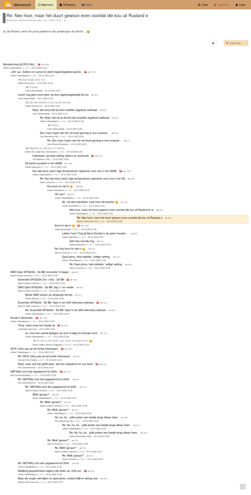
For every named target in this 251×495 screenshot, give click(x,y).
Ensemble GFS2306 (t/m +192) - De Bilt (41, 279)
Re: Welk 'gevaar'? (51, 402)
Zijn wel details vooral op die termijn (49, 102)
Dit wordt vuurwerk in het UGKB (44, 163)
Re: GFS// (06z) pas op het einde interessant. (44, 356)
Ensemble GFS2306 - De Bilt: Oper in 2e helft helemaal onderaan (56, 302)
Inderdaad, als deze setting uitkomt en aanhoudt (61, 155)
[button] (212, 43)
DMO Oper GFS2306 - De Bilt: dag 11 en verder (46, 287)
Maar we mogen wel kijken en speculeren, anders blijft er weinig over (58, 478)
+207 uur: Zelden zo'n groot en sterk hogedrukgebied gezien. (46, 72)
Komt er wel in (63, 225)
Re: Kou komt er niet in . (71, 248)
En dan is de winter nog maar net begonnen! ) (65, 340)
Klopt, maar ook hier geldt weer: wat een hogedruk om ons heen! (56, 364)
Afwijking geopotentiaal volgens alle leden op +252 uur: (50, 471)
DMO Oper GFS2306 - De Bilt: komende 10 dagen (40, 272)
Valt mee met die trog (82, 241)
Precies (33, 87)
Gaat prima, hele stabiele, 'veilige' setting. (86, 256)
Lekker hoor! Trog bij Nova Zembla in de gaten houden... (95, 233)
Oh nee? (60, 194)
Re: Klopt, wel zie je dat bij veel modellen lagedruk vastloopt (75, 117)
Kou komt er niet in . (60, 186)
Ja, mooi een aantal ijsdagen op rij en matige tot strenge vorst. (61, 333)
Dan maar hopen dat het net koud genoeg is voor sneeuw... (75, 133)
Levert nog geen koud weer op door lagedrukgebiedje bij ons (53, 94)
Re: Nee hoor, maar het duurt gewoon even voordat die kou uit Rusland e (120, 217)
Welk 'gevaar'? (41, 394)
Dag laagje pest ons (33, 79)
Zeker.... (56, 125)
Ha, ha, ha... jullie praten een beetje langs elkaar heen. (87, 417)
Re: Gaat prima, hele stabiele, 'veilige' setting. (96, 264)
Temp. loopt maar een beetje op (37, 325)
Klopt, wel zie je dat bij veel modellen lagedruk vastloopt (65, 110)
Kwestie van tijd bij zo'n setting (46, 148)
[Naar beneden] (242, 486)
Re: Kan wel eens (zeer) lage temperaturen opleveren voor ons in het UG (83, 178)
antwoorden (234, 43)
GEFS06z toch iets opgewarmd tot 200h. (34, 371)
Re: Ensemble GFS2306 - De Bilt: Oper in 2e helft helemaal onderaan (66, 310)
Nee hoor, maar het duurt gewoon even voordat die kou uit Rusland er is (111, 210)
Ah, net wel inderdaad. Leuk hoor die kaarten (88, 202)
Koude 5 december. (22, 318)
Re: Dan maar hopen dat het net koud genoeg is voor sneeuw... (84, 140)
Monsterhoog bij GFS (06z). (19, 64)
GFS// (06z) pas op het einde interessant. (34, 348)
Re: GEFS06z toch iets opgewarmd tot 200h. (44, 379)
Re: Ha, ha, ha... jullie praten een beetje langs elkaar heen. (96, 425)
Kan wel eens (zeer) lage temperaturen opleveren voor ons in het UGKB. (75, 171)
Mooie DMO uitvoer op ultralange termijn (49, 295)
